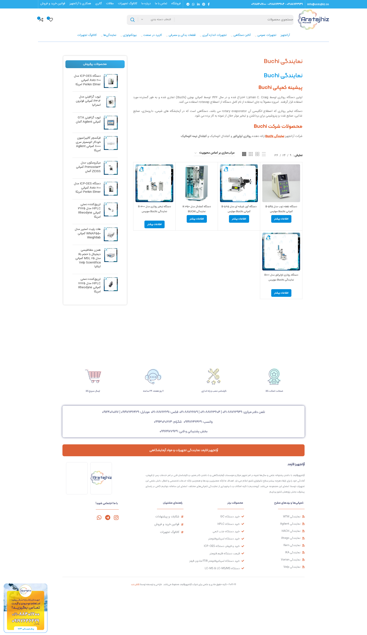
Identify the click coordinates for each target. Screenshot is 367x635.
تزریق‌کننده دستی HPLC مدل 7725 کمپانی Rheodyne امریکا (89, 285)
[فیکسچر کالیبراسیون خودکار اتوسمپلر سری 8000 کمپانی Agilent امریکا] (111, 145)
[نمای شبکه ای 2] (257, 154)
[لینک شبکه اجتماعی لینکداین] (198, 4)
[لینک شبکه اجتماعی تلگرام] (188, 4)
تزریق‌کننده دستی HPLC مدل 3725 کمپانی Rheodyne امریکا (89, 211)
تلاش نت (135, 584)
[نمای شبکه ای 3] (251, 154)
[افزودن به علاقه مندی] (265, 190)
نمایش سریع (265, 181)
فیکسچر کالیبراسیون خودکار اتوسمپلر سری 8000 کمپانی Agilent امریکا (88, 144)
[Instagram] (116, 517)
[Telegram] (107, 517)
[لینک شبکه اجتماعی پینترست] (203, 4)
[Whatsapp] (99, 517)
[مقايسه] (265, 171)
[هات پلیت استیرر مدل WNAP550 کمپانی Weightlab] (111, 234)
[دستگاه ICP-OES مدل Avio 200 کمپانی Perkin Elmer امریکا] (111, 81)
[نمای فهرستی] (264, 154)
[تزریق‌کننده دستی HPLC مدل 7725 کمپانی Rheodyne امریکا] (111, 286)
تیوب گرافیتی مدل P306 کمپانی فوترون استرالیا (88, 101)
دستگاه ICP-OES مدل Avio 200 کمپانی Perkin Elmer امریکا (87, 80)
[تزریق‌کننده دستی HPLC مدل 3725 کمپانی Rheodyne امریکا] (111, 212)
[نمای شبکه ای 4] (244, 154)
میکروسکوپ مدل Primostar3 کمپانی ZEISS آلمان (88, 167)
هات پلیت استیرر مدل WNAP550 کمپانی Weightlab (88, 233)
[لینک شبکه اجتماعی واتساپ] (193, 4)
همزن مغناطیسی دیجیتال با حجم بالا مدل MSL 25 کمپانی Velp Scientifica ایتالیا (88, 258)
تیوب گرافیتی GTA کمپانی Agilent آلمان (88, 120)
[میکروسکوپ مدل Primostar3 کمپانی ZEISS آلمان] (111, 168)
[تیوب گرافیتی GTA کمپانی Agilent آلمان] (111, 123)
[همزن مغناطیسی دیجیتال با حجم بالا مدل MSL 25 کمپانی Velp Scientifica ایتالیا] (111, 259)
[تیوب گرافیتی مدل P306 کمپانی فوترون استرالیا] (111, 102)
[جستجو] (132, 20)
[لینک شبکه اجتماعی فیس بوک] (208, 4)
